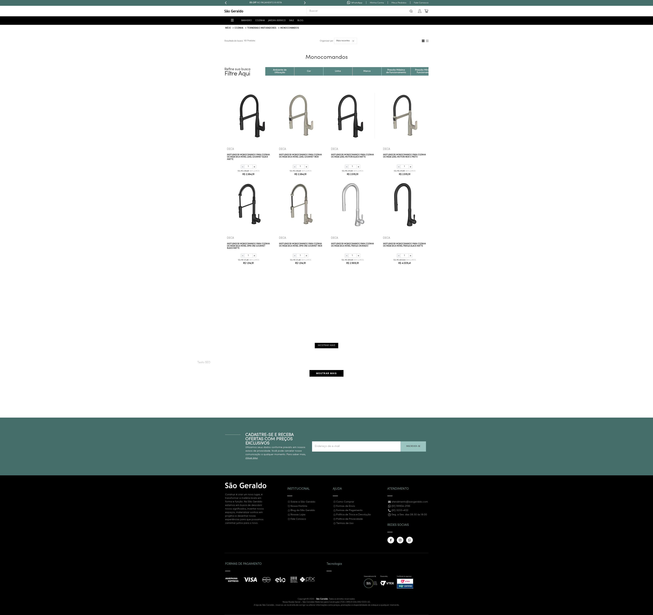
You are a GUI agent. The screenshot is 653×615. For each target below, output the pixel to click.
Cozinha (239, 28)
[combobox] (360, 11)
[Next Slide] (304, 2)
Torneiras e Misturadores (261, 28)
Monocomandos (289, 28)
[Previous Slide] (225, 2)
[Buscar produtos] (411, 11)
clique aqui (251, 458)
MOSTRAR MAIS (326, 373)
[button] (326, 71)
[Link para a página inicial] (228, 28)
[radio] (423, 41)
